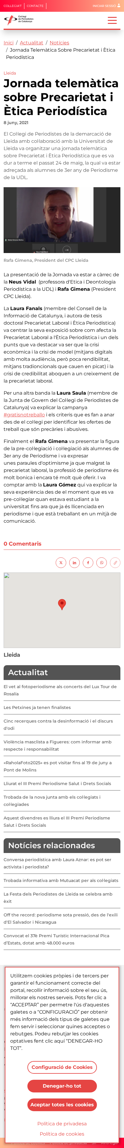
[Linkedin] (74, 562)
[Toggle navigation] (112, 20)
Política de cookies (62, 1134)
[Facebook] (88, 562)
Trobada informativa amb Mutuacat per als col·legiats (61, 880)
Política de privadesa (62, 1124)
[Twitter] (61, 562)
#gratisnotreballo (24, 415)
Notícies (59, 43)
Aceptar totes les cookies (62, 1105)
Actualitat (31, 43)
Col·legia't (13, 6)
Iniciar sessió (104, 6)
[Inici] (21, 20)
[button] (62, 605)
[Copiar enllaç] (115, 562)
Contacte (35, 6)
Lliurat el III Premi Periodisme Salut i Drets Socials (57, 783)
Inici (9, 43)
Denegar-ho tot (62, 1086)
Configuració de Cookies (62, 1067)
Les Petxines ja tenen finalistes (37, 707)
